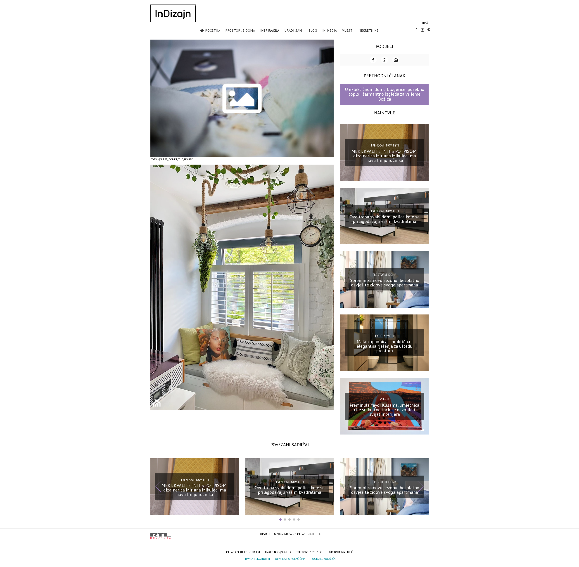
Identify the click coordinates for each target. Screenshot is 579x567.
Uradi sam (293, 30)
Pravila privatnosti (257, 558)
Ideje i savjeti (384, 336)
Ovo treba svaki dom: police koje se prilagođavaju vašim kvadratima (385, 219)
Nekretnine (369, 30)
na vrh (424, 534)
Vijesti (348, 30)
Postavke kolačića (323, 558)
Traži (425, 22)
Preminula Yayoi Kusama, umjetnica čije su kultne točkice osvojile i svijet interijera (384, 409)
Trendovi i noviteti (384, 145)
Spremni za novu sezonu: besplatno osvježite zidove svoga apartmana (384, 282)
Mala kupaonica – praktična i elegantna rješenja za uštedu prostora (385, 346)
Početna (212, 30)
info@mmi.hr (282, 552)
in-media (329, 30)
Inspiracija (269, 30)
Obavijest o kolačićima (290, 558)
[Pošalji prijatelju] (395, 60)
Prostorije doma (240, 30)
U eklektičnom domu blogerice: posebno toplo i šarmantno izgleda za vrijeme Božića (384, 94)
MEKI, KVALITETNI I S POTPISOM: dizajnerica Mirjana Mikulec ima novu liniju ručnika (384, 155)
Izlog (312, 30)
